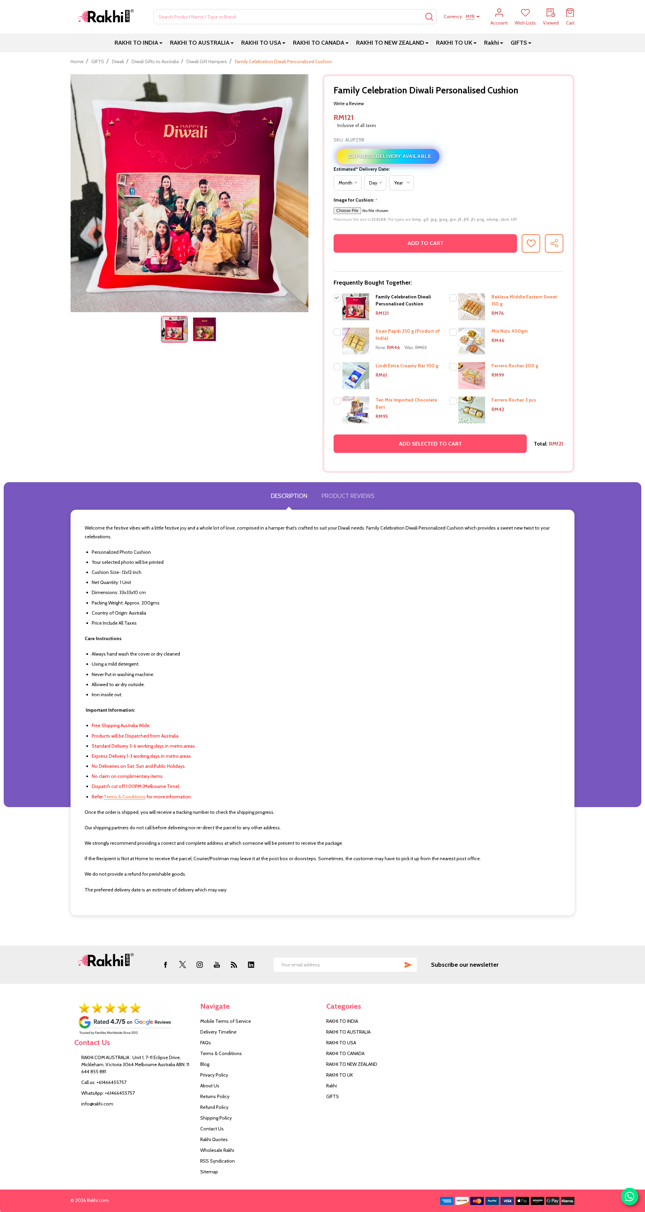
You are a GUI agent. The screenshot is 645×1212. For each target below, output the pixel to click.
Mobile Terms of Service (225, 1021)
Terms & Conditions (124, 797)
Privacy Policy (214, 1075)
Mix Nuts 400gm (509, 331)
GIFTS (519, 42)
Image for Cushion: (356, 200)
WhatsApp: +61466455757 (108, 1093)
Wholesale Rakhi (217, 1150)
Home (77, 61)
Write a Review (349, 103)
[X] (182, 964)
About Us (209, 1086)
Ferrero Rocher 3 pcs (513, 400)
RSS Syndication (217, 1161)
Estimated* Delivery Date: (362, 169)
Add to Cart (425, 243)
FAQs (205, 1043)
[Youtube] (216, 964)
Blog (204, 1064)
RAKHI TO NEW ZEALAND (390, 42)
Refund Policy (214, 1107)
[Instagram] (199, 964)
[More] (161, 43)
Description (289, 496)
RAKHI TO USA (261, 42)
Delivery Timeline (218, 1032)
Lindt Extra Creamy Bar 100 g (407, 366)
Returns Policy (214, 1096)
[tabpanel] (174, 329)
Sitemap (209, 1172)
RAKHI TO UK (454, 42)
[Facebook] (165, 964)
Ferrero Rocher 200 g (514, 366)
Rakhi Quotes (214, 1139)
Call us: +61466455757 (103, 1082)
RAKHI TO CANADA (318, 42)
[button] (133, 1018)
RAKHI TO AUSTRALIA (199, 42)
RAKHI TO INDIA (136, 42)
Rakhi (491, 42)
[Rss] (234, 964)
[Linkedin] (251, 964)
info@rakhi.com (97, 1104)
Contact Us (212, 1129)
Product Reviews (348, 496)
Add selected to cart (430, 444)
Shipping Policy (216, 1118)
